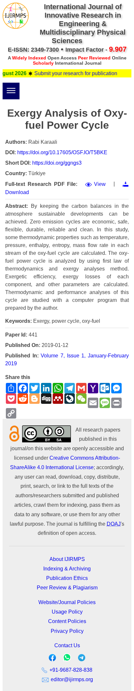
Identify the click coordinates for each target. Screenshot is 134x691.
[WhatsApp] (67, 659)
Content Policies (67, 621)
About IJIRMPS (67, 559)
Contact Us (67, 645)
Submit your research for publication (72, 73)
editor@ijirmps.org (71, 679)
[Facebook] (52, 659)
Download (17, 192)
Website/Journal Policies (67, 602)
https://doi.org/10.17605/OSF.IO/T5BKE (62, 152)
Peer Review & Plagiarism (67, 587)
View (100, 184)
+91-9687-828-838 (70, 670)
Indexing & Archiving (67, 568)
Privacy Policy (67, 631)
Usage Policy (67, 612)
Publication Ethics (67, 578)
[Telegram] (81, 659)
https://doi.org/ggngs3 (57, 163)
